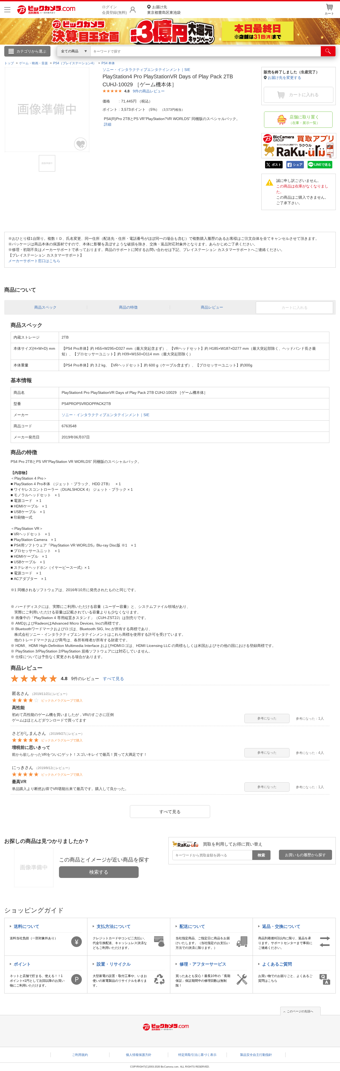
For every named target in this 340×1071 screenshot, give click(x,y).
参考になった (267, 718)
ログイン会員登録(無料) (114, 10)
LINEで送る (322, 165)
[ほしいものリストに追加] (80, 144)
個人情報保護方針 (138, 1055)
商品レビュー (212, 307)
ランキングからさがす (148, 59)
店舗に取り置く (304, 120)
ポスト (276, 165)
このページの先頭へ (300, 1011)
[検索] (328, 51)
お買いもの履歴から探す (305, 855)
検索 (261, 855)
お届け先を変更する (284, 77)
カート (329, 13)
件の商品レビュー (149, 91)
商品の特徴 (128, 307)
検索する (98, 872)
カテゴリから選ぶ (31, 51)
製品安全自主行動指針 (256, 1055)
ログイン (56, 60)
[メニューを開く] (7, 9)
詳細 (107, 124)
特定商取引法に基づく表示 (197, 1055)
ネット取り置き (239, 59)
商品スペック (45, 307)
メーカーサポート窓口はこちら (34, 261)
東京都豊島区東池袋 (164, 10)
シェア (298, 165)
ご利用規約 (80, 1055)
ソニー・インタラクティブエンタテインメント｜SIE (146, 69)
